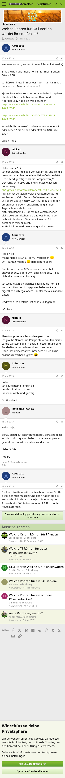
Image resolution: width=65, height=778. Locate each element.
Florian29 (13, 584)
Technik (18, 556)
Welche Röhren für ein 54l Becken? (33, 581)
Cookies (38, 738)
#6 (62, 421)
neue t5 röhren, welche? (26, 613)
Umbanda (14, 602)
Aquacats (9, 38)
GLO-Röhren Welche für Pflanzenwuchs (36, 567)
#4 (62, 330)
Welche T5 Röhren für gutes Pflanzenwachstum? (28, 550)
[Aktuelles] (56, 4)
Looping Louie (15, 537)
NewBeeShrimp (16, 570)
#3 (62, 247)
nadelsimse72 (16, 616)
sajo (11, 556)
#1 (62, 58)
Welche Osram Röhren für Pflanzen (33, 534)
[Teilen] (57, 59)
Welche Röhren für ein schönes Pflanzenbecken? (30, 597)
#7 (62, 486)
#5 (62, 376)
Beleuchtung (30, 537)
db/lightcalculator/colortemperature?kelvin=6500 (31, 190)
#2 (62, 162)
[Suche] (61, 4)
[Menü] (4, 4)
